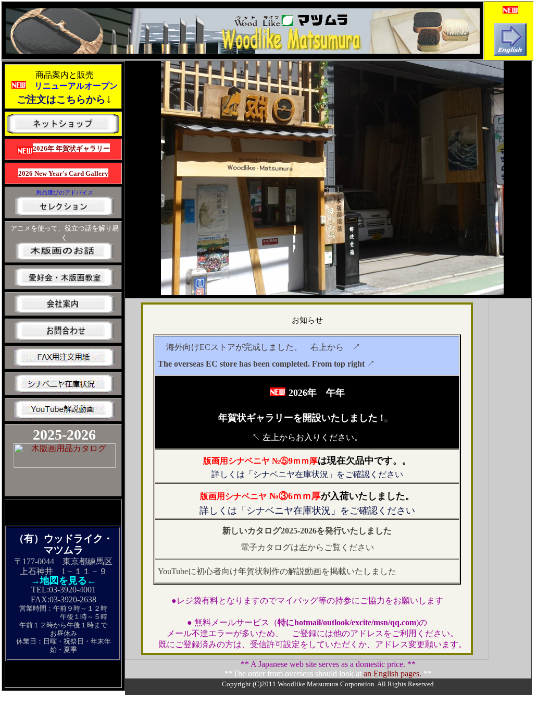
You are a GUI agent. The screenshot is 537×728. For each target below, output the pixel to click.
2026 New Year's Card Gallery (63, 173)
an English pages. (392, 673)
